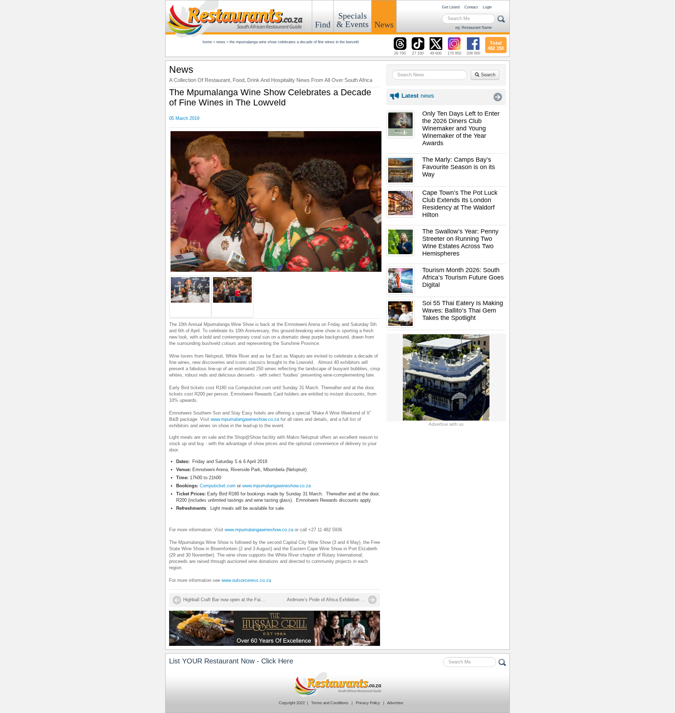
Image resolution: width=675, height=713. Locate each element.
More (497, 97)
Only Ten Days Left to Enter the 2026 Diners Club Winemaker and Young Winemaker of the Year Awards (461, 128)
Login (487, 7)
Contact (471, 7)
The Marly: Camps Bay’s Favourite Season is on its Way (458, 167)
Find (322, 24)
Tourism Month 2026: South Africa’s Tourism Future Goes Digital (463, 277)
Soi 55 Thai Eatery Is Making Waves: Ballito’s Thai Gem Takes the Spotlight (462, 310)
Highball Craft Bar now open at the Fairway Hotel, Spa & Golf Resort (225, 599)
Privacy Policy (368, 703)
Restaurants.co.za (337, 684)
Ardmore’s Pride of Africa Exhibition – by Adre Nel (332, 599)
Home (207, 42)
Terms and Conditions (329, 703)
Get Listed (450, 7)
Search (487, 74)
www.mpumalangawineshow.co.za (245, 419)
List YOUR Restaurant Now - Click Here (231, 661)
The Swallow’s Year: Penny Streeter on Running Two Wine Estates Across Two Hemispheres (460, 242)
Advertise (395, 703)
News (383, 24)
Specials (352, 20)
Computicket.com (218, 485)
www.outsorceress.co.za (246, 580)
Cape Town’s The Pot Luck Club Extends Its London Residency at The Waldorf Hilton (459, 203)
